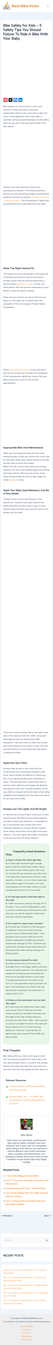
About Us (26, 1329)
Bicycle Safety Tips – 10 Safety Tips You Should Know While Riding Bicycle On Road (27, 1100)
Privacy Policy (26, 1339)
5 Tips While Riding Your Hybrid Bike (22, 1175)
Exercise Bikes (26, 1326)
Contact (26, 1333)
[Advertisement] (26, 69)
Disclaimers (26, 1336)
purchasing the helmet (19, 369)
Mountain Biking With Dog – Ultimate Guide (25, 1188)
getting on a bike (24, 284)
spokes (13, 479)
